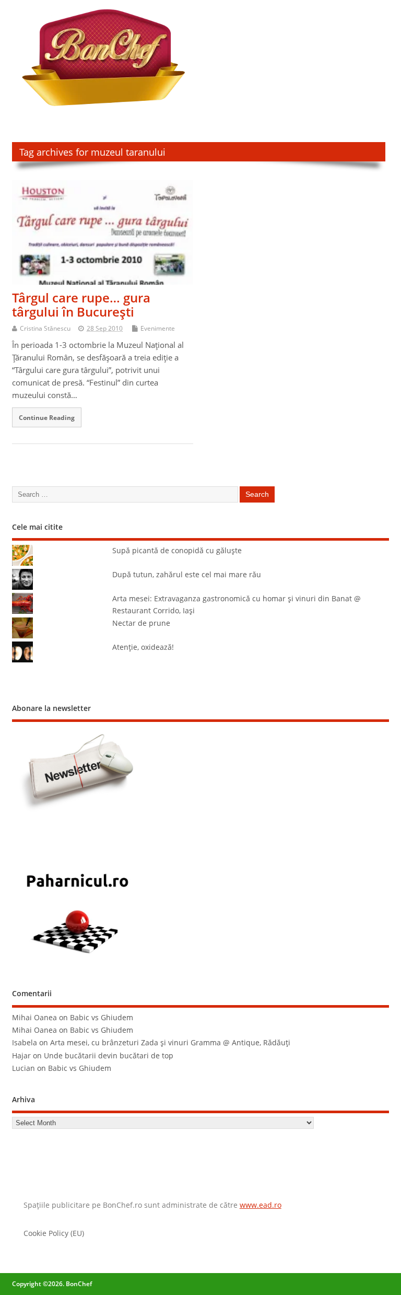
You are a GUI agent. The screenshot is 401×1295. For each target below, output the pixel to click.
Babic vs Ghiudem (101, 1017)
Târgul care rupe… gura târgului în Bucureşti (81, 304)
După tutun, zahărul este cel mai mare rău (186, 574)
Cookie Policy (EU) (53, 1233)
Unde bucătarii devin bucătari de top (108, 1055)
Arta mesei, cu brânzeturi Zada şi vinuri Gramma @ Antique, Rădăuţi (170, 1042)
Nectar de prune (141, 623)
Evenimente (157, 328)
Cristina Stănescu (45, 328)
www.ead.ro (260, 1205)
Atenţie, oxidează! (143, 647)
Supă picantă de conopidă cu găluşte (177, 550)
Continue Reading (47, 417)
